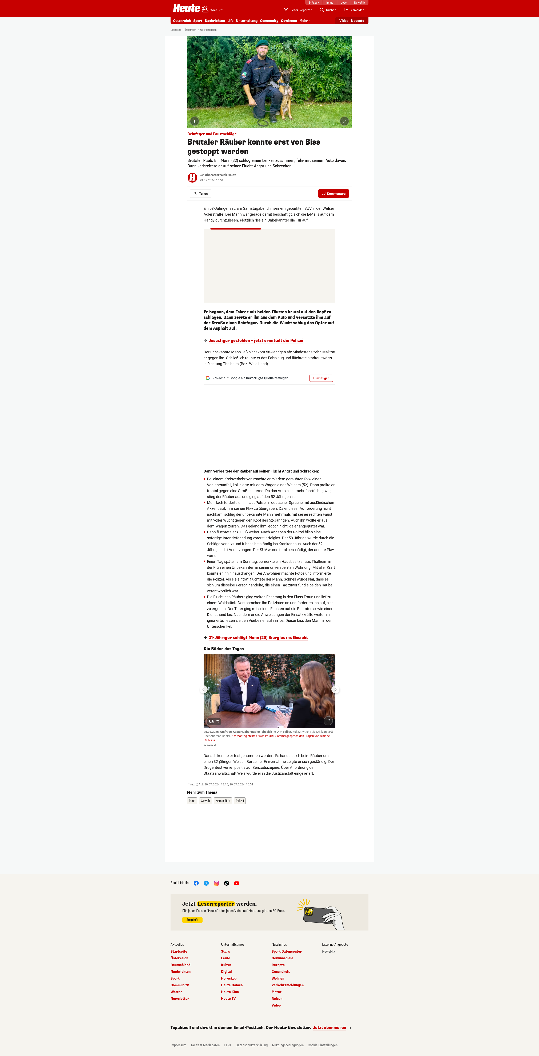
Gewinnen (289, 21)
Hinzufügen (321, 378)
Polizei (240, 801)
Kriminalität (223, 801)
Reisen (277, 999)
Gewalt (205, 801)
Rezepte (278, 965)
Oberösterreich (208, 29)
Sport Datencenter (287, 951)
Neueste (357, 21)
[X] (206, 883)
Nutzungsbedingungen (288, 1045)
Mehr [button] (303, 21)
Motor (277, 992)
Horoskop (228, 978)
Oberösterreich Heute (220, 175)
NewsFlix (328, 951)
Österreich (182, 21)
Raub (192, 801)
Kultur (226, 965)
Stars (225, 951)
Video (343, 21)
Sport (197, 21)
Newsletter (180, 999)
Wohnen (278, 978)
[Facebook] (196, 883)
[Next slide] (335, 689)
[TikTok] (226, 883)
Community (269, 21)
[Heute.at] (186, 8)
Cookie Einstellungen (323, 1045)
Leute (225, 958)
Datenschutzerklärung (252, 1045)
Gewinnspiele (282, 958)
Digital (226, 972)
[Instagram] (216, 883)
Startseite (176, 29)
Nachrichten (181, 972)
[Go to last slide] (204, 689)
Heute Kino (230, 992)
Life (230, 21)
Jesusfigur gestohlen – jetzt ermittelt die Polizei (256, 340)
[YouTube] (236, 883)
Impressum (178, 1045)
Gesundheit (281, 972)
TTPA (227, 1045)
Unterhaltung (246, 21)
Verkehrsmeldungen (288, 985)
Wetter (176, 992)
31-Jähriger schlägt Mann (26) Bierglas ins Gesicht (258, 638)
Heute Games (232, 985)
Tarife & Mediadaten (205, 1045)
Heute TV (228, 999)
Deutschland (180, 965)
